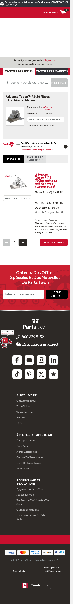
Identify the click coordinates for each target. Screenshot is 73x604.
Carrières (22, 446)
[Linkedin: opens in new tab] (53, 360)
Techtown (22, 468)
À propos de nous (27, 440)
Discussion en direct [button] (40, 344)
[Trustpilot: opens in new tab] (53, 374)
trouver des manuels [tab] (52, 71)
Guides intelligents (28, 509)
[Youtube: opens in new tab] (29, 360)
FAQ (19, 423)
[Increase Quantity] (23, 242)
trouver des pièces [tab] (19, 71)
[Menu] (5, 13)
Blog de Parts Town (28, 462)
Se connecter (50, 12)
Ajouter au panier (54, 242)
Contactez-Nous (26, 400)
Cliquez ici (50, 60)
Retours (21, 417)
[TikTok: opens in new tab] (17, 374)
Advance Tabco (48, 108)
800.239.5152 (33, 337)
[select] (35, 585)
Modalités (19, 571)
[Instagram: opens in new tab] (41, 360)
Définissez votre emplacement (36, 149)
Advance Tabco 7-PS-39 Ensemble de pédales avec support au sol (46, 180)
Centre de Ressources (29, 457)
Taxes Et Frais (24, 411)
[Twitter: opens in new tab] (41, 374)
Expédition (23, 406)
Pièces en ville (25, 494)
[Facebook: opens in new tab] (17, 360)
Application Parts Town (30, 489)
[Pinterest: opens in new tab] (29, 374)
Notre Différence (26, 451)
